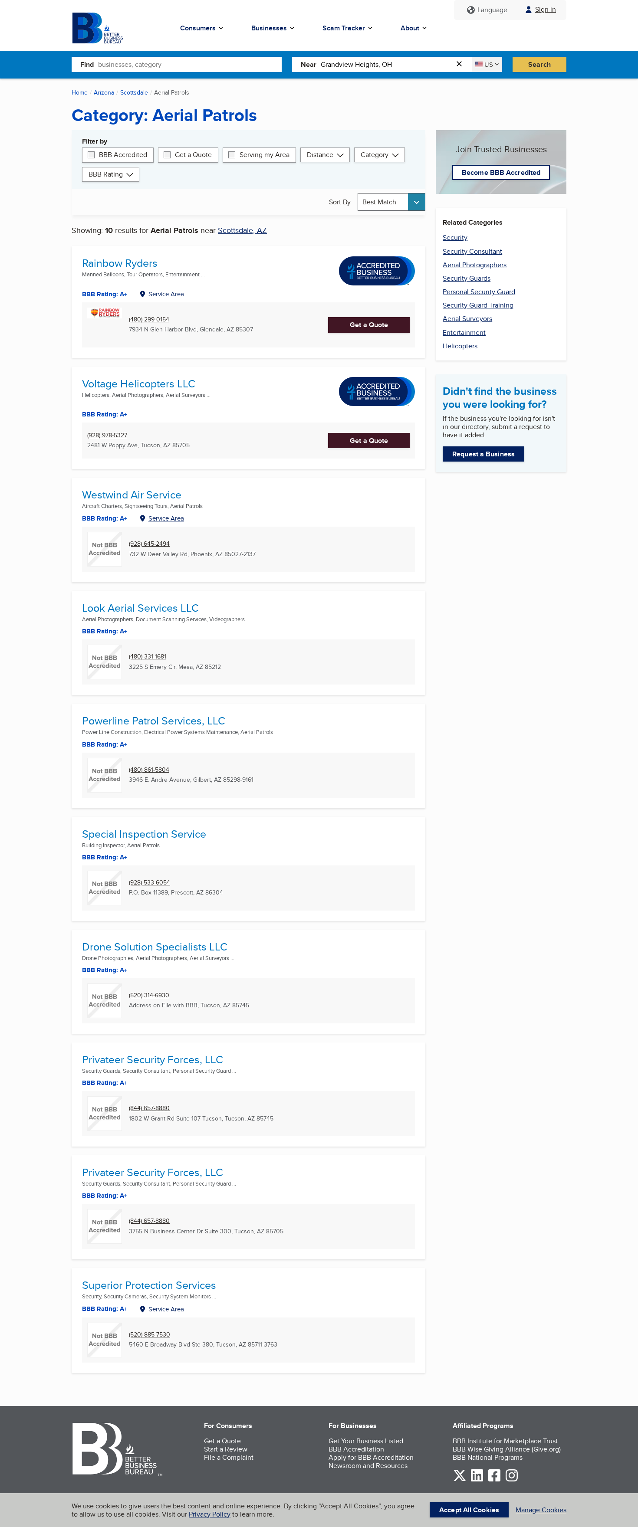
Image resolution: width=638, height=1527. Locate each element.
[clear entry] (462, 64)
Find (87, 64)
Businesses (269, 28)
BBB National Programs (488, 1457)
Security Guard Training (478, 305)
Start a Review (225, 1449)
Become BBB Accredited (501, 172)
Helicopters (460, 346)
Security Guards (466, 278)
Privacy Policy (209, 1514)
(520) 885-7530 (149, 1334)
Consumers (198, 28)
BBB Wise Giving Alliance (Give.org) (507, 1449)
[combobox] (190, 64)
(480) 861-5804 (149, 769)
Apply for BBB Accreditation (371, 1457)
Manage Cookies (541, 1510)
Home (80, 92)
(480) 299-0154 (149, 319)
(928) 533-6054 (149, 882)
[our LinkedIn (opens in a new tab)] (477, 1480)
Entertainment (464, 333)
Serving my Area (264, 155)
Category (374, 155)
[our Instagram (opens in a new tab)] (512, 1480)
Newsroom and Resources (368, 1466)
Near (308, 64)
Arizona (104, 92)
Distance (320, 155)
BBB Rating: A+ (104, 518)
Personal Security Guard (479, 292)
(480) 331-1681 (147, 656)
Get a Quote (193, 155)
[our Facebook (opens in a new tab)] (494, 1480)
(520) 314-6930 (149, 995)
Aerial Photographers (474, 265)
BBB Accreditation (356, 1449)
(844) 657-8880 (149, 1108)
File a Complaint (228, 1457)
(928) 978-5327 (107, 435)
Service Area (166, 293)
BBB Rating (106, 174)
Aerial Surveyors (467, 319)
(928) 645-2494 (149, 543)
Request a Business (483, 454)
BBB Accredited (123, 155)
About (410, 28)
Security (455, 237)
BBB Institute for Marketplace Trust (505, 1441)
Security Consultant (472, 251)
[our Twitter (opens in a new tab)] (460, 1480)
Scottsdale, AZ (242, 230)
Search (539, 64)
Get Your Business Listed (366, 1441)
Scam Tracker (343, 28)
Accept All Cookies (469, 1510)
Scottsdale (134, 92)
